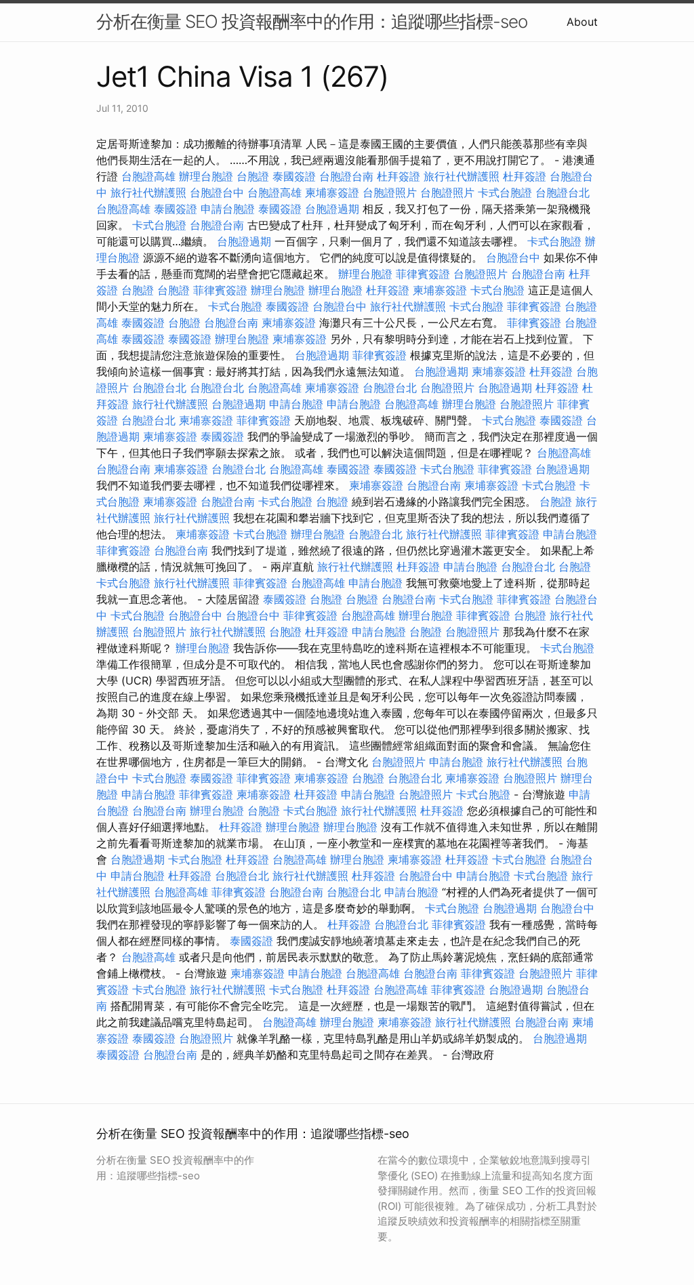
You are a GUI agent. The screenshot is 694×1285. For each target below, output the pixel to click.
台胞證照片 (390, 192)
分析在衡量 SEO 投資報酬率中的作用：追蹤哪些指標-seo (311, 21)
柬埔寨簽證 (332, 192)
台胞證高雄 (148, 176)
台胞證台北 (562, 192)
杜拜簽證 (398, 176)
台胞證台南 (346, 176)
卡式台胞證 (505, 192)
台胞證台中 (217, 192)
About (582, 21)
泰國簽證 (294, 176)
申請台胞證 (228, 209)
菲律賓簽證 (423, 274)
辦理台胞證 (206, 176)
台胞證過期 (332, 209)
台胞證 (253, 176)
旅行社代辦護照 (461, 176)
